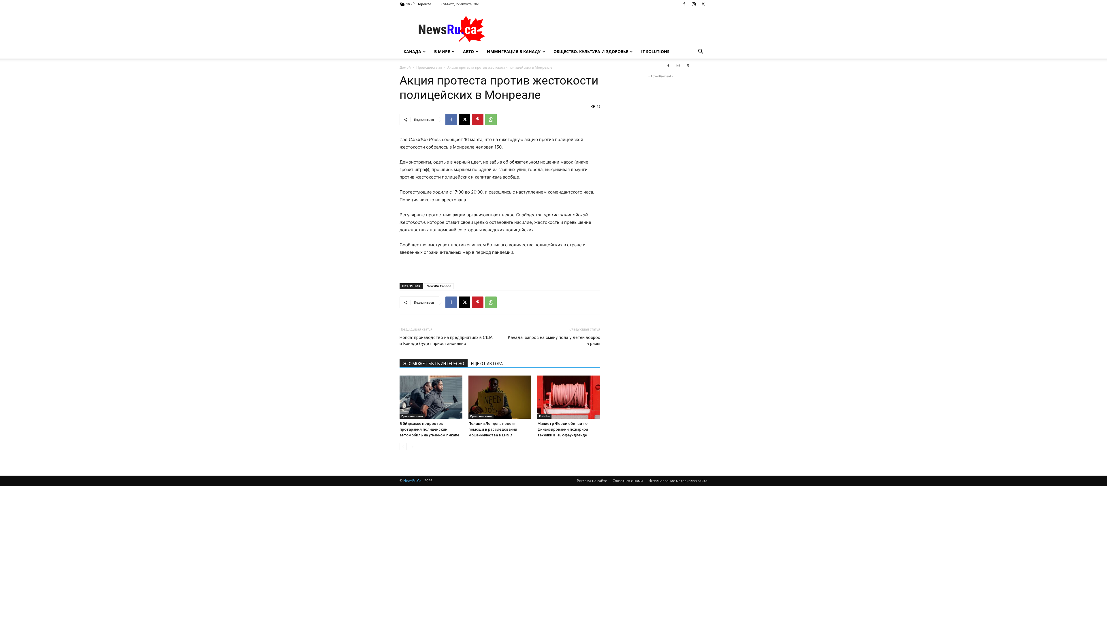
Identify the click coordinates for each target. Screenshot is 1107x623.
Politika (544, 416)
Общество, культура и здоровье (591, 51)
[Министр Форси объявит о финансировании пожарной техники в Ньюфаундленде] (568, 397)
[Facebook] (684, 4)
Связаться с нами (628, 480)
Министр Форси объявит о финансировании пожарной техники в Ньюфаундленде (562, 429)
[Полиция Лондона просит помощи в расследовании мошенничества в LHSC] (499, 397)
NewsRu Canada (439, 286)
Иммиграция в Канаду (514, 51)
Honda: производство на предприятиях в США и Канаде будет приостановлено (446, 340)
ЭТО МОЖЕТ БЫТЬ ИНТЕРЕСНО (433, 363)
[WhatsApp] (491, 119)
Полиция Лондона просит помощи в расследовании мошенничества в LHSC (492, 429)
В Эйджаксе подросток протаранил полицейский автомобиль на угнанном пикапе (429, 429)
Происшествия (412, 416)
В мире (442, 51)
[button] (700, 52)
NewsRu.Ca (412, 480)
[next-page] (412, 446)
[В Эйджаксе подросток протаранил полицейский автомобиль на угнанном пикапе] (431, 397)
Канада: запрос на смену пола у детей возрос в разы (554, 340)
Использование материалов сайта (677, 480)
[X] (703, 4)
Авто (468, 51)
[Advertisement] (602, 29)
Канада (412, 51)
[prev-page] (403, 446)
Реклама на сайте (592, 480)
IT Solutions (655, 51)
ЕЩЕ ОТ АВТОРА (487, 363)
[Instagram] (693, 4)
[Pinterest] (477, 119)
